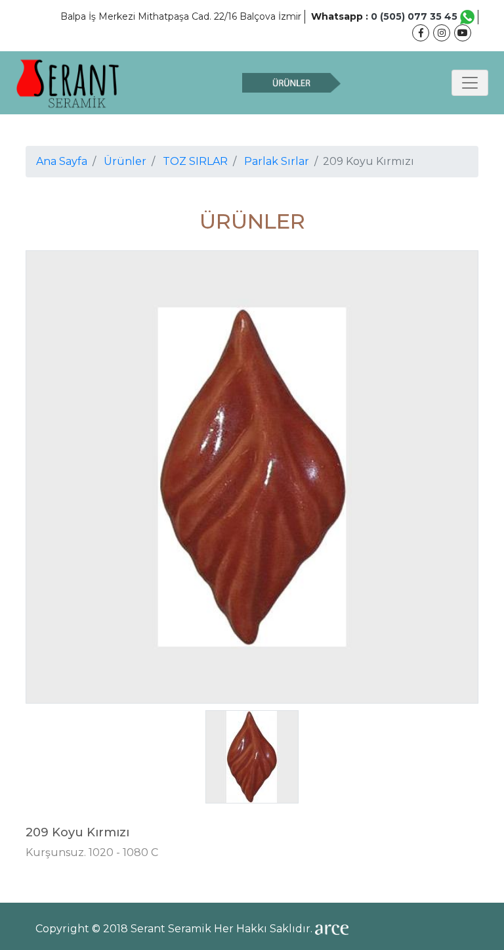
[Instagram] (441, 32)
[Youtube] (462, 32)
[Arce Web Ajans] (331, 928)
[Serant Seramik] (68, 83)
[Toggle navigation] (470, 83)
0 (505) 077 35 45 (415, 16)
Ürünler (125, 161)
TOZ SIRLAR (195, 161)
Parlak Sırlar (276, 161)
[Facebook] (420, 32)
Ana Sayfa (61, 161)
